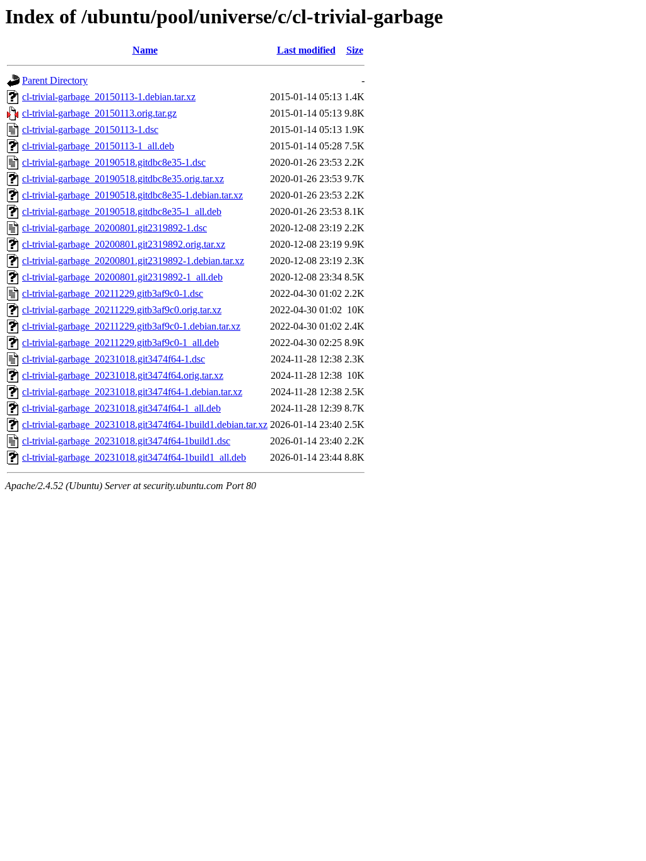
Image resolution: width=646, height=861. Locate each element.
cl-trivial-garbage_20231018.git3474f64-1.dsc (113, 359)
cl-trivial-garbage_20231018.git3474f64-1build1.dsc (126, 441)
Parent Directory (55, 80)
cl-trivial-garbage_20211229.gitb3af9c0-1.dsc (112, 293)
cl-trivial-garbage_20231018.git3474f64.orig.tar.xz (122, 375)
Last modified (306, 50)
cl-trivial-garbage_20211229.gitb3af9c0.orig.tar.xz (121, 309)
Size (354, 50)
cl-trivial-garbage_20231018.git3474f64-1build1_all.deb (134, 457)
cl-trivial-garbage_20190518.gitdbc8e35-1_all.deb (121, 211)
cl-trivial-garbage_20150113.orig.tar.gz (99, 113)
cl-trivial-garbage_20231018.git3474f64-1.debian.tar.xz (132, 391)
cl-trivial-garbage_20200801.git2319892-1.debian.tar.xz (133, 260)
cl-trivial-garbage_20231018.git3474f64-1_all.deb (121, 408)
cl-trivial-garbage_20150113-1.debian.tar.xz (109, 96)
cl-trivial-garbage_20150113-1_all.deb (98, 146)
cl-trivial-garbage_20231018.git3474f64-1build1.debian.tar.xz (144, 424)
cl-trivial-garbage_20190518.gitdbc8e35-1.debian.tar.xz (132, 195)
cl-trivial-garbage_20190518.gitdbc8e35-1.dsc (114, 162)
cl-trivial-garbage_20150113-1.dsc (90, 129)
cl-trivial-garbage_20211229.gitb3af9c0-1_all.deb (120, 342)
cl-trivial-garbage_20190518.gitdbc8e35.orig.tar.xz (123, 178)
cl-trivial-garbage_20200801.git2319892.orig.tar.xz (123, 244)
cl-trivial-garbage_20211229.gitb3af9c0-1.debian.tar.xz (131, 326)
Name (145, 50)
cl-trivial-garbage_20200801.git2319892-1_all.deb (122, 277)
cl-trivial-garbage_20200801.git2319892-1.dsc (114, 227)
